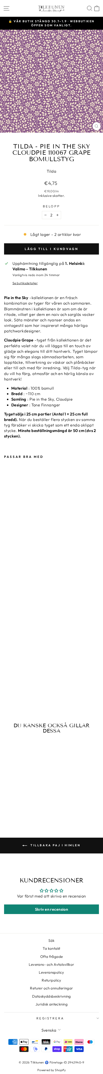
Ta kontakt (51, 948)
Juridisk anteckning (51, 1004)
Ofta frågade (51, 956)
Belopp (51, 206)
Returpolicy (51, 980)
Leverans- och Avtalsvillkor (51, 964)
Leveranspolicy (51, 972)
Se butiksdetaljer (25, 283)
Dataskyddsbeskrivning (51, 996)
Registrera (50, 1018)
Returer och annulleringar (51, 988)
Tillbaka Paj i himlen (54, 845)
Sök (51, 940)
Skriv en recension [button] (51, 909)
